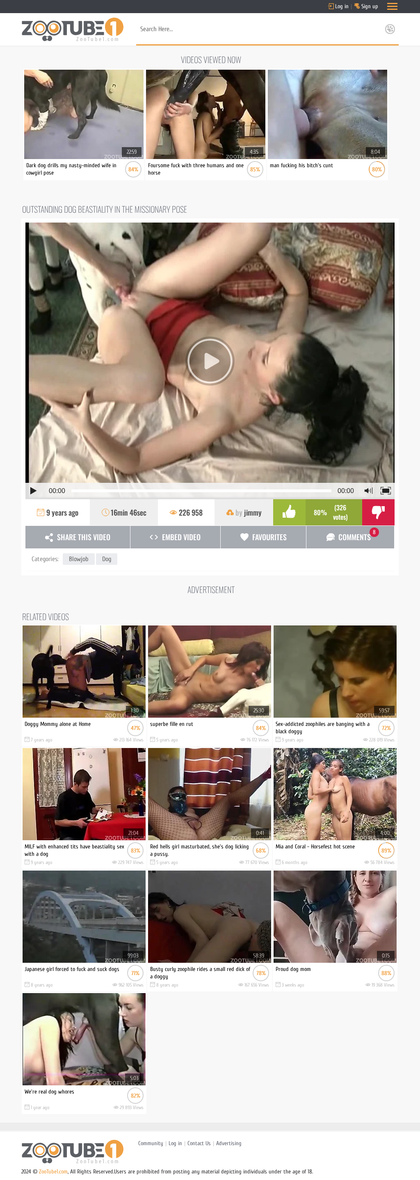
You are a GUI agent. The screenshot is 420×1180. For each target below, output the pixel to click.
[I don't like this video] (378, 512)
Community (150, 1143)
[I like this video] (289, 512)
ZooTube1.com (53, 1171)
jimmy (253, 512)
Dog (106, 559)
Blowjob (79, 559)
